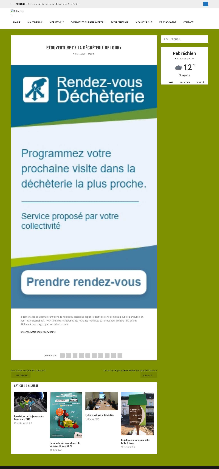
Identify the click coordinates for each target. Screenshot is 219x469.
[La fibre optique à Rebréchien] (101, 401)
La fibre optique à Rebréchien (99, 415)
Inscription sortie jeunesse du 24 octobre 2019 (29, 417)
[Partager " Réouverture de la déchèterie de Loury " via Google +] (75, 355)
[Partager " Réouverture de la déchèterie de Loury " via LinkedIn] (94, 355)
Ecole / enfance (119, 22)
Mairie (16, 22)
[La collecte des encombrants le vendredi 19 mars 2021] (66, 415)
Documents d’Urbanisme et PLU (88, 22)
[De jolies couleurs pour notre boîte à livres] (137, 413)
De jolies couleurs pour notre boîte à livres (135, 441)
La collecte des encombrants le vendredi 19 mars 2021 (65, 444)
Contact (188, 22)
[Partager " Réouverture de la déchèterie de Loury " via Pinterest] (88, 355)
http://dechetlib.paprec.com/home (38, 331)
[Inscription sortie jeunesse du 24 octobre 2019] (30, 402)
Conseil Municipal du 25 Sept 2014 (43, 4)
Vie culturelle (144, 22)
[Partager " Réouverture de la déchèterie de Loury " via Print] (120, 355)
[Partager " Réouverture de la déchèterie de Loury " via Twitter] (68, 355)
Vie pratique (57, 22)
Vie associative (167, 22)
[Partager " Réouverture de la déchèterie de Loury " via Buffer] (100, 355)
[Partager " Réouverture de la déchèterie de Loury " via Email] (113, 355)
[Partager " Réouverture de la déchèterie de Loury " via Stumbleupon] (107, 355)
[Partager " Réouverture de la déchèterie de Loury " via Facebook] (62, 355)
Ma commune (35, 22)
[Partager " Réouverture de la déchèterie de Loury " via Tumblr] (81, 355)
